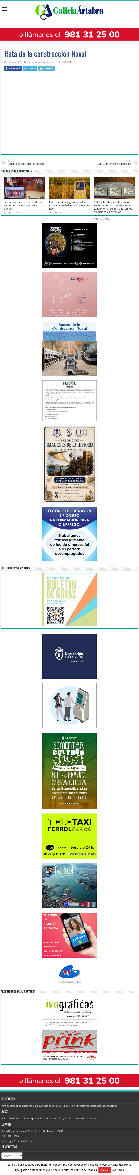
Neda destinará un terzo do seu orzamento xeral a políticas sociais (23, 205)
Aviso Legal (7, 1141)
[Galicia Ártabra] (69, 11)
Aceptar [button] (105, 1170)
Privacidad (19, 1141)
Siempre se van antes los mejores (26, 162)
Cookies (29, 1141)
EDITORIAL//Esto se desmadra (114, 162)
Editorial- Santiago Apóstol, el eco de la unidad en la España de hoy (69, 205)
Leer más (118, 1170)
